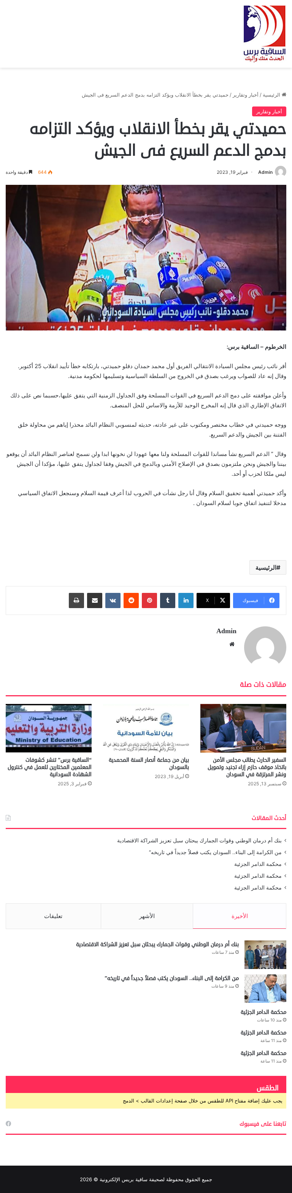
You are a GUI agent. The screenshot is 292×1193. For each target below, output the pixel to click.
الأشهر (147, 916)
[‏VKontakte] (113, 600)
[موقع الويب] (231, 644)
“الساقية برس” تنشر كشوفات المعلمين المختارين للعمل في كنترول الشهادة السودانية (50, 767)
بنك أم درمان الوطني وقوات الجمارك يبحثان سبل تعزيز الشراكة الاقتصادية (199, 840)
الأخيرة (240, 916)
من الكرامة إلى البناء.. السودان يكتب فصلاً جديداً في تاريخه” (215, 852)
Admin (265, 172)
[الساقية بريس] (264, 33)
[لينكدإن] (186, 600)
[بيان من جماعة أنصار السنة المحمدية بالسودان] (146, 728)
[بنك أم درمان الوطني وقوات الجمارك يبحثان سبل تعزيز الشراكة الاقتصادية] (265, 954)
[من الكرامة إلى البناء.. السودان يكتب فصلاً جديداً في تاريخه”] (265, 988)
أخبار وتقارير (246, 95)
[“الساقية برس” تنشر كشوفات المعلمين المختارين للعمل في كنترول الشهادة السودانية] (49, 728)
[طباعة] (76, 600)
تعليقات (53, 916)
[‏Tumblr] (167, 600)
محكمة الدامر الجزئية (258, 864)
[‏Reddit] (131, 600)
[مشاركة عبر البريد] (94, 600)
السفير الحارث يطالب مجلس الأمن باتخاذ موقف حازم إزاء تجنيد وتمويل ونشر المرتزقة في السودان (247, 767)
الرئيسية (272, 95)
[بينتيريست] (149, 600)
